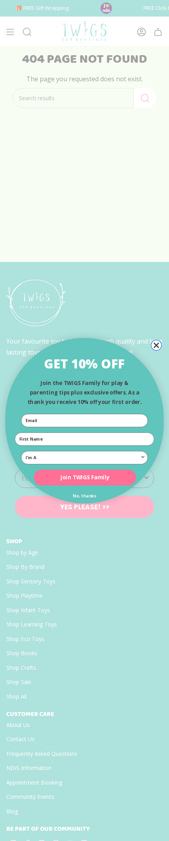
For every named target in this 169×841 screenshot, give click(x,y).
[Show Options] (142, 457)
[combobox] (83, 457)
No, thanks (84, 496)
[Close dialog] (156, 345)
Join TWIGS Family (85, 477)
